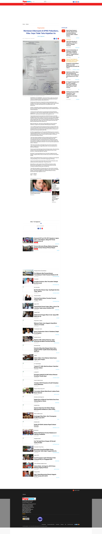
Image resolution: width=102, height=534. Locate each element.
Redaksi (23, 513)
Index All (49, 1)
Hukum (27, 24)
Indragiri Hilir (56, 427)
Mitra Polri (56, 394)
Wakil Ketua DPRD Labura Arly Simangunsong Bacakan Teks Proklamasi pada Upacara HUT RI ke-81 (72, 74)
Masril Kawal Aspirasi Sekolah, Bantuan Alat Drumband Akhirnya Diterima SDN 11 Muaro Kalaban (72, 33)
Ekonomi (57, 386)
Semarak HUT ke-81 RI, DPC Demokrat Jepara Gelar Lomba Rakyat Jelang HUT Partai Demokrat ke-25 (46, 239)
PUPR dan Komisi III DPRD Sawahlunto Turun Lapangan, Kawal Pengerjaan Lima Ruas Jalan (72, 94)
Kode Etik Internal (70, 524)
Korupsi (57, 369)
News (58, 250)
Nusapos (62, 524)
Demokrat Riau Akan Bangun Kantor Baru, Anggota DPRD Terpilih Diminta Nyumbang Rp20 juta (45, 349)
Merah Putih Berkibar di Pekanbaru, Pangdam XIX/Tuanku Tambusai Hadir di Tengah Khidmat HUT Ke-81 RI (72, 52)
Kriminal (57, 326)
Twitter (76, 524)
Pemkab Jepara (76, 69)
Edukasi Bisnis (56, 377)
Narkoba (77, 47)
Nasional (57, 309)
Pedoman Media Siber (50, 524)
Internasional (56, 276)
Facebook (74, 524)
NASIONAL (77, 79)
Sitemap (77, 524)
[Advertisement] (51, 15)
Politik (57, 352)
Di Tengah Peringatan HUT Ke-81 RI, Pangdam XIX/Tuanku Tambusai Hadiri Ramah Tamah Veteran (72, 84)
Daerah (77, 99)
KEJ (65, 524)
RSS (78, 524)
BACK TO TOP (76, 490)
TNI (78, 57)
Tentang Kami (44, 524)
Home (24, 4)
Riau (58, 419)
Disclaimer (57, 524)
